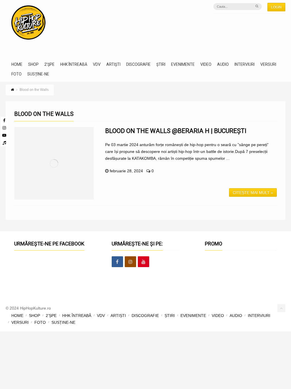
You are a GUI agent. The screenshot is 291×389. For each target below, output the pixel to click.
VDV (97, 64)
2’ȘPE (49, 64)
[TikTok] (4, 142)
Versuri (268, 64)
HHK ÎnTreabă (73, 64)
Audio (223, 64)
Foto (16, 74)
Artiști (113, 64)
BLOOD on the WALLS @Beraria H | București (175, 130)
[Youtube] (4, 135)
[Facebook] (4, 120)
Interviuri (244, 64)
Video (205, 64)
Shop (33, 64)
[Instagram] (4, 128)
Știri (160, 64)
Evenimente (183, 64)
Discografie (138, 64)
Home (16, 64)
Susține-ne (38, 74)
